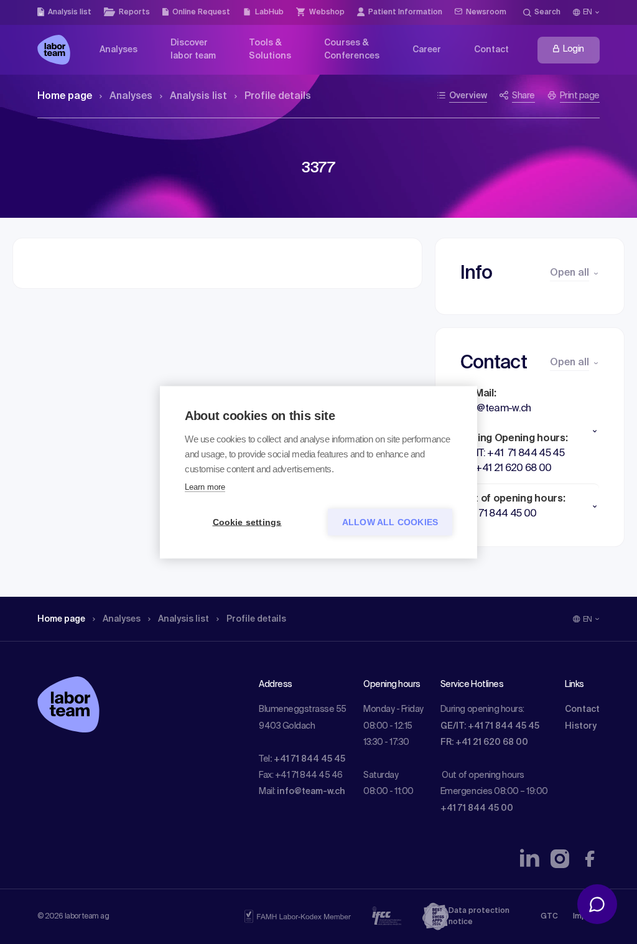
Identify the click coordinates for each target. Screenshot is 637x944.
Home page (64, 96)
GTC (549, 916)
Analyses (130, 96)
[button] (529, 431)
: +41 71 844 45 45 (307, 759)
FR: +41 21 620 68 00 (484, 742)
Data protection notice (479, 916)
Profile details (277, 96)
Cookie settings (247, 521)
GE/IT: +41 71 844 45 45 (489, 726)
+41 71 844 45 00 (476, 808)
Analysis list (198, 96)
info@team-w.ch (311, 791)
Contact (582, 709)
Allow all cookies (390, 521)
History (581, 726)
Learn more (205, 486)
